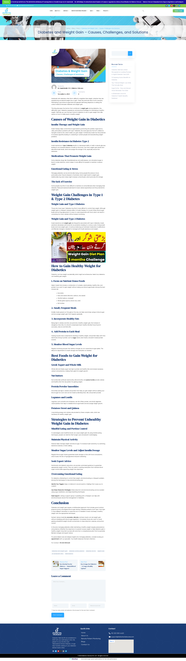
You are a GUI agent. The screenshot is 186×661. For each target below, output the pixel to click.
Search (130, 53)
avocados (70, 517)
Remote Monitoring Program (79, 10)
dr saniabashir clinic (57, 553)
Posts (78, 28)
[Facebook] (166, 6)
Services (65, 10)
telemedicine (69, 553)
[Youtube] (172, 6)
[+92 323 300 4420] (11, 5)
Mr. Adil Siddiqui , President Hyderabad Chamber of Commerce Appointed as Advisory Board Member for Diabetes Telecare (108, 2)
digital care (101, 551)
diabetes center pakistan (76, 551)
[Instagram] (174, 6)
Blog (91, 10)
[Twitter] (169, 6)
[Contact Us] (93, 644)
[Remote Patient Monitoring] (93, 639)
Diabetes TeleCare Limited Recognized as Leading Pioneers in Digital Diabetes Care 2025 (121, 72)
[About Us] (93, 636)
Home (51, 10)
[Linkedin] (179, 6)
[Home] (93, 633)
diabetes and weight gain (59, 551)
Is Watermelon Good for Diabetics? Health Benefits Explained (120, 96)
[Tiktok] (177, 6)
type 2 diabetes (68, 145)
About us (57, 10)
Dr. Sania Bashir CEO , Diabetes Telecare (70, 88)
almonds (75, 517)
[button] (143, 11)
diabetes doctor (91, 551)
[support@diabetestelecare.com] (25, 5)
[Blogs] (93, 641)
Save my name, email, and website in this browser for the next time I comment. (74, 610)
